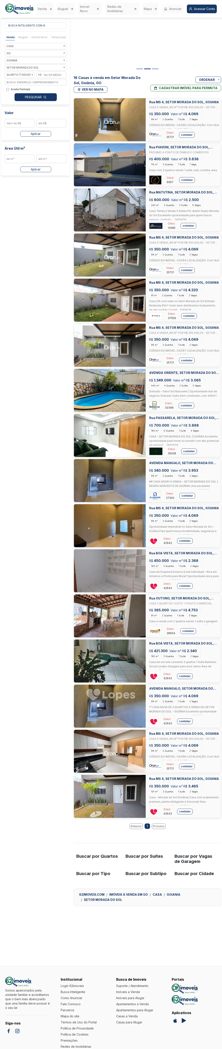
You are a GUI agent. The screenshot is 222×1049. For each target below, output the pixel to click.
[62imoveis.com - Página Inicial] (19, 9)
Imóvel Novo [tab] (39, 37)
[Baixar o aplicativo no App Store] (175, 1020)
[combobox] (36, 46)
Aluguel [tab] (23, 37)
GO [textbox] (9, 53)
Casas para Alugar (129, 1022)
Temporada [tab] (58, 37)
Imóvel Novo (84, 9)
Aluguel (62, 9)
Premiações (69, 1040)
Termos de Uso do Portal (79, 1022)
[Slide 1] (139, 68)
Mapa (148, 9)
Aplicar (36, 134)
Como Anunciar (71, 998)
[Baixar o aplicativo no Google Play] (183, 1020)
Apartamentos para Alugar (134, 1010)
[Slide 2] (147, 68)
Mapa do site (70, 1016)
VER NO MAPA (93, 89)
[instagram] (17, 1031)
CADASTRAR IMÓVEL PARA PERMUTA (188, 88)
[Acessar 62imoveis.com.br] (185, 1000)
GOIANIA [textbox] (12, 60)
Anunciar (175, 9)
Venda (42, 9)
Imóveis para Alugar (130, 998)
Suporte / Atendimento (132, 986)
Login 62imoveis (72, 986)
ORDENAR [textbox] (207, 80)
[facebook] (8, 1031)
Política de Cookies (74, 1034)
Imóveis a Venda (128, 992)
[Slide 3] (155, 68)
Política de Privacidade (77, 1028)
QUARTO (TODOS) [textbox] (19, 74)
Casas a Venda (127, 1016)
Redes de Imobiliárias (115, 9)
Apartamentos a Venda (132, 1004)
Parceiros (67, 1010)
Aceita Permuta (20, 89)
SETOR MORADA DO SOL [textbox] (23, 67)
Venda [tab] (10, 37)
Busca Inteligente (73, 992)
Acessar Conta (204, 9)
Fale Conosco (71, 1004)
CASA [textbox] (10, 46)
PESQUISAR (33, 97)
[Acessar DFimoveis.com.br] (185, 988)
